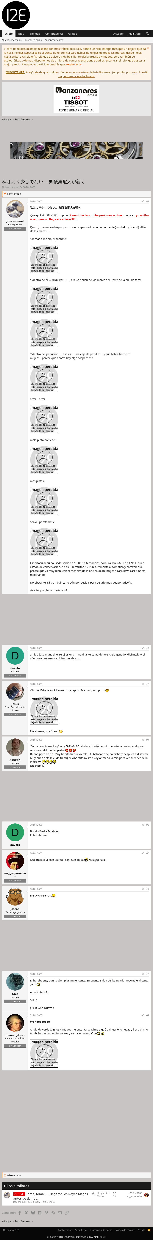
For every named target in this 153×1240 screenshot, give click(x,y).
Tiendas (35, 33)
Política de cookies (125, 1230)
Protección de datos (101, 1230)
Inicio (9, 33)
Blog (21, 33)
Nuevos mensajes (11, 40)
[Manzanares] (76, 99)
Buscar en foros (33, 40)
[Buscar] (147, 33)
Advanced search (54, 40)
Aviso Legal (81, 1230)
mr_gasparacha (134, 1196)
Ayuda (141, 1230)
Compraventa (54, 33)
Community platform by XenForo (76, 1236)
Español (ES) (12, 1230)
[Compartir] (142, 201)
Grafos (72, 33)
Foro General (48, 1201)
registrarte (74, 64)
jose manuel (19, 1201)
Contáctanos (65, 1230)
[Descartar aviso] (147, 49)
